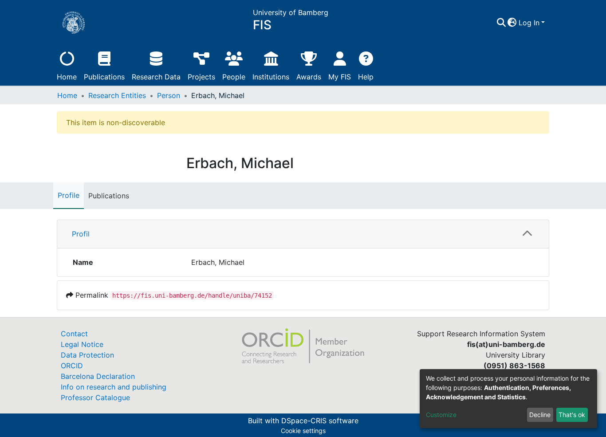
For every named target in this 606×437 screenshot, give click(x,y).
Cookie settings (303, 430)
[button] (512, 22)
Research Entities (117, 95)
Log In (529, 22)
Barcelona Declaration (98, 376)
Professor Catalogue (95, 397)
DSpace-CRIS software (319, 420)
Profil (81, 233)
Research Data (156, 76)
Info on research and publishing (113, 386)
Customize (441, 414)
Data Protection (87, 354)
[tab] (303, 234)
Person (168, 95)
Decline (540, 414)
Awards (308, 76)
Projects (201, 76)
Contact (74, 333)
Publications (104, 76)
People (233, 76)
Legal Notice (82, 344)
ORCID (72, 365)
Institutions (270, 76)
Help (366, 76)
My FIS (339, 76)
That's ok (572, 414)
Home (67, 76)
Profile (68, 195)
